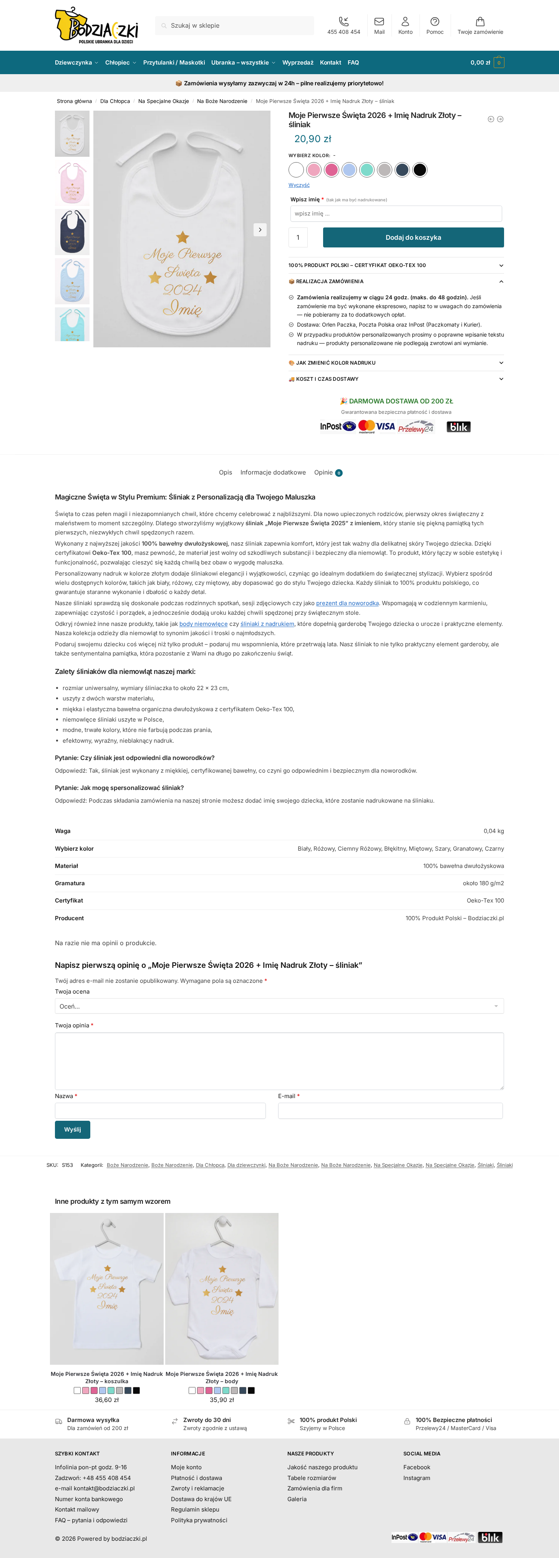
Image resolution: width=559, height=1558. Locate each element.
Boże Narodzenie (127, 1165)
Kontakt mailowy (77, 1509)
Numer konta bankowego (89, 1499)
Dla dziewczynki (246, 1165)
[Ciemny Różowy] (331, 170)
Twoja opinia (74, 1025)
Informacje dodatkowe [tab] (273, 472)
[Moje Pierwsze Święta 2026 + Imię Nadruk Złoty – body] (222, 1289)
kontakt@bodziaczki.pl (104, 1488)
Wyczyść (299, 185)
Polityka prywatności (199, 1520)
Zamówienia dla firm (314, 1488)
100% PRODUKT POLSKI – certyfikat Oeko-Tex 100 (357, 265)
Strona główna (74, 101)
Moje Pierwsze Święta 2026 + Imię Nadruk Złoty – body (222, 1378)
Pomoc (435, 31)
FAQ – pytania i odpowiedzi (91, 1520)
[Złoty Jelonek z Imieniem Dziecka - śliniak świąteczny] (491, 119)
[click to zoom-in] (182, 229)
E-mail (289, 1096)
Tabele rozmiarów (311, 1478)
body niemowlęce (203, 623)
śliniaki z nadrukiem (267, 623)
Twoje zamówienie (480, 31)
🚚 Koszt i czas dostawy (324, 379)
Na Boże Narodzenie (222, 101)
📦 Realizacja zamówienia (326, 281)
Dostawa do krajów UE (201, 1499)
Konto (405, 31)
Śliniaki (486, 1165)
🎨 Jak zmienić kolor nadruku (332, 363)
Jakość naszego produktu (322, 1467)
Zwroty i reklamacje (197, 1488)
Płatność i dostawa (196, 1478)
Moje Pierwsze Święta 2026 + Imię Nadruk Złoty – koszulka (107, 1378)
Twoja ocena (72, 991)
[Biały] (296, 170)
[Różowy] (314, 170)
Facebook (416, 1467)
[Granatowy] (402, 170)
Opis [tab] (225, 472)
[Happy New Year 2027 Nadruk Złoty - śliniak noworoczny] (500, 119)
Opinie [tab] (327, 472)
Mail (379, 31)
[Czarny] (420, 170)
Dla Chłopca (115, 101)
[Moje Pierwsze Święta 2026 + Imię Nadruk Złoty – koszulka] (107, 1289)
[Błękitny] (349, 170)
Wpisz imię (338, 199)
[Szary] (384, 170)
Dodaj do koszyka (413, 237)
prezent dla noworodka (347, 603)
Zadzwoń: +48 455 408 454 (93, 1478)
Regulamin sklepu (195, 1509)
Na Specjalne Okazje (163, 101)
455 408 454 (343, 31)
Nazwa (66, 1096)
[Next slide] (260, 229)
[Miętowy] (367, 170)
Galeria (297, 1499)
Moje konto (186, 1467)
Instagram (416, 1478)
